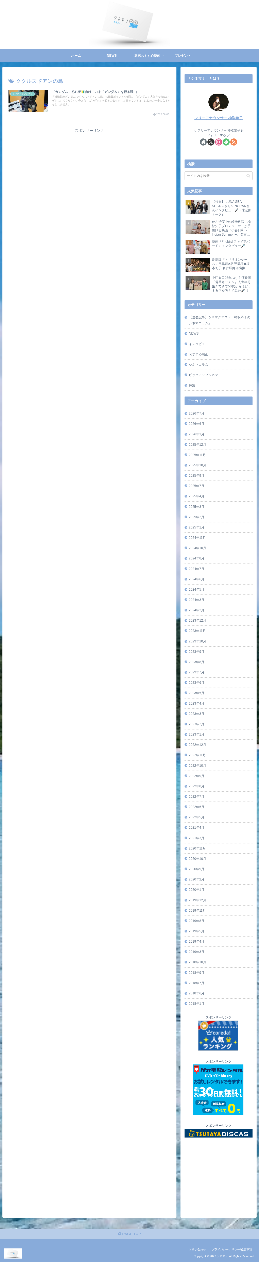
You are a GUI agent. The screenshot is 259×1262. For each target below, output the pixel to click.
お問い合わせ (197, 1249)
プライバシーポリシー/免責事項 (232, 1249)
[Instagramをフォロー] (218, 142)
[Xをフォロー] (210, 142)
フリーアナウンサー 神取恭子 (218, 118)
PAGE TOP (131, 1234)
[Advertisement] (89, 162)
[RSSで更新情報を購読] (233, 142)
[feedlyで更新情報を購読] (226, 142)
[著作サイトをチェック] (203, 142)
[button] (248, 175)
